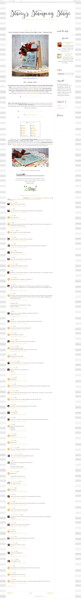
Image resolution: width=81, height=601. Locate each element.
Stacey (33, 125)
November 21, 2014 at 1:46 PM (18, 556)
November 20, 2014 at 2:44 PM (18, 381)
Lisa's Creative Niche (15, 454)
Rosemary (12, 411)
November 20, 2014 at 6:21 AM (18, 205)
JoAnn (11, 257)
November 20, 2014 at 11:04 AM (18, 308)
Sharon (11, 326)
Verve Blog (38, 106)
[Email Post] (52, 197)
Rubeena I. (12, 202)
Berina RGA (12, 367)
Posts (60, 105)
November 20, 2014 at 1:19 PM (18, 351)
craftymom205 (13, 471)
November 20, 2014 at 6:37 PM (18, 421)
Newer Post (10, 593)
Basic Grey (13, 199)
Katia (11, 529)
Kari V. (11, 501)
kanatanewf (12, 264)
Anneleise (12, 536)
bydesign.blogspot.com (15, 514)
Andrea (34, 128)
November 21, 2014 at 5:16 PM (18, 562)
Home (30, 593)
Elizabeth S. (12, 339)
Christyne (34, 130)
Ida (11, 319)
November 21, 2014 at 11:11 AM (18, 533)
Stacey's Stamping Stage (40, 14)
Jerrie (11, 208)
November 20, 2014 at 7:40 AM (18, 212)
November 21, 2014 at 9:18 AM (18, 511)
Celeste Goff (13, 559)
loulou (11, 494)
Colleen (12, 384)
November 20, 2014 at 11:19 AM (18, 323)
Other (38, 195)
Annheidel (12, 377)
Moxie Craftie (13, 372)
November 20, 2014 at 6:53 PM (18, 444)
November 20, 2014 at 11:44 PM (18, 491)
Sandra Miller (13, 390)
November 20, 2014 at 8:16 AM (18, 247)
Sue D (11, 508)
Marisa (24, 130)
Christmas (19, 199)
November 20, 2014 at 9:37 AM (18, 274)
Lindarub (12, 433)
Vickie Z (12, 243)
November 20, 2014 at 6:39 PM (18, 430)
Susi (11, 222)
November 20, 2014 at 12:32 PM (18, 336)
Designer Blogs (43, 596)
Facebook (26, 195)
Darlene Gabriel (13, 361)
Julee (23, 125)
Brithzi (11, 293)
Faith (23, 199)
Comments (61, 108)
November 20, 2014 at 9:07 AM (18, 267)
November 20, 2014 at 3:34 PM (18, 407)
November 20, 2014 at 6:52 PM (18, 437)
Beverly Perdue (13, 447)
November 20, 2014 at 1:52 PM (18, 358)
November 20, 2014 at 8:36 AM (18, 254)
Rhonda (12, 237)
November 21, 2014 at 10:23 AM (18, 526)
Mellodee (12, 332)
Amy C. (11, 572)
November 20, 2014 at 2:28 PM (18, 374)
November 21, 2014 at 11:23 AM (18, 540)
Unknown (12, 277)
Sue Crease (12, 543)
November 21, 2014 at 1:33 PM (18, 548)
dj (10, 270)
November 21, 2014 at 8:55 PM (18, 583)
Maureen (34, 133)
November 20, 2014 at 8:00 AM (18, 227)
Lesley (11, 284)
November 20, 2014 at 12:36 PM (18, 343)
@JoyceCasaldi (13, 346)
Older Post (50, 593)
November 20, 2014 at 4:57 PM (18, 414)
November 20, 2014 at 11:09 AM (18, 316)
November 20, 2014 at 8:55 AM (18, 260)
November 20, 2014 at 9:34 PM (18, 468)
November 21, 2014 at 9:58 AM (18, 519)
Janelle (34, 135)
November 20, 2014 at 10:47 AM (18, 300)
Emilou (11, 579)
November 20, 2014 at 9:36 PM (18, 478)
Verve (32, 199)
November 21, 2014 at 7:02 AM (18, 498)
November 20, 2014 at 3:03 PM (18, 387)
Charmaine (25, 135)
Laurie (23, 127)
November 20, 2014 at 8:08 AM (18, 240)
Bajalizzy (12, 250)
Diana (23, 133)
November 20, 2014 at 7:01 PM (18, 450)
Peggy (11, 424)
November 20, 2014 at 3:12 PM (18, 394)
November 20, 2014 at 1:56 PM (18, 364)
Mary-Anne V (13, 230)
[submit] (73, 35)
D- (10, 460)
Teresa (33, 127)
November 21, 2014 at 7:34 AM (18, 505)
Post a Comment (11, 586)
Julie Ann (12, 354)
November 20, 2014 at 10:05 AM (18, 281)
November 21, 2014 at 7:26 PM (18, 576)
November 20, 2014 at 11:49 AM (18, 329)
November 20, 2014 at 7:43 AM (18, 219)
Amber (23, 132)
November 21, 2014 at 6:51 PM (18, 569)
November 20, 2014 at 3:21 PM (18, 401)
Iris (11, 311)
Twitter (30, 195)
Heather (12, 522)
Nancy (33, 132)
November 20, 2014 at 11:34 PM (18, 484)
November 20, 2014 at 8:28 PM (18, 457)
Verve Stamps (37, 199)
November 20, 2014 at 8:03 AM (18, 234)
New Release (28, 199)
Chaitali (24, 128)
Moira (11, 566)
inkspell (12, 215)
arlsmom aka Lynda (14, 481)
